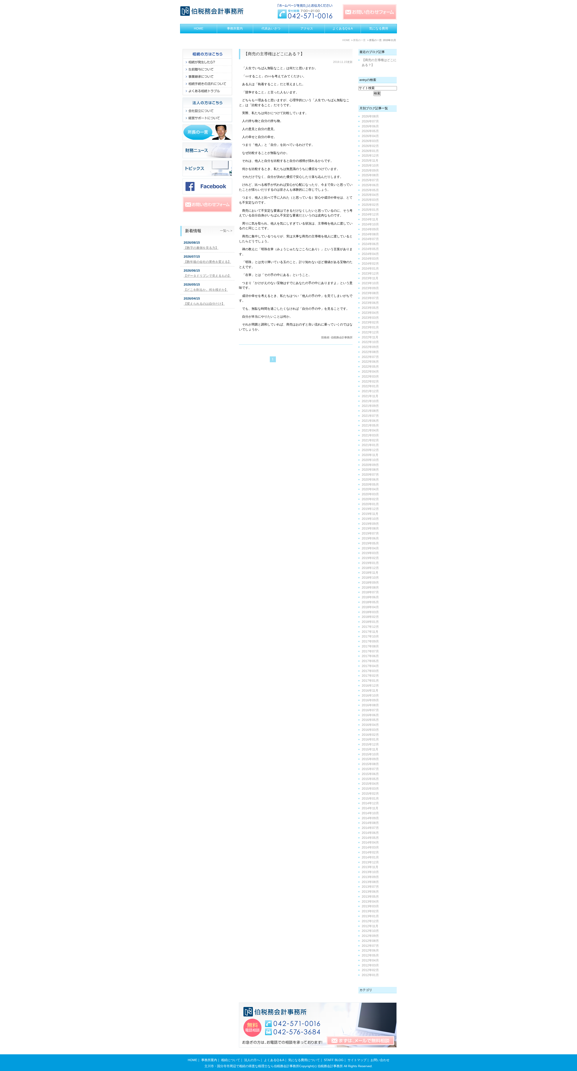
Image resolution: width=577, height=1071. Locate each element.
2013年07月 (370, 886)
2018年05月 (370, 602)
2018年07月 (370, 592)
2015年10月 (370, 754)
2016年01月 (370, 739)
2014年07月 (370, 828)
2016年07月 (370, 710)
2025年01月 (370, 209)
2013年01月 (370, 916)
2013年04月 (370, 901)
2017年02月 (370, 675)
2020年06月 (370, 479)
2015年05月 (370, 779)
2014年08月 (370, 823)
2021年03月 (370, 435)
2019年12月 (370, 509)
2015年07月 (370, 769)
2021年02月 (370, 440)
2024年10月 (370, 224)
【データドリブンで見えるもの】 (207, 275)
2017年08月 (370, 646)
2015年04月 (370, 783)
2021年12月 (370, 391)
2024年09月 (370, 229)
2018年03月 (370, 612)
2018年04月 (370, 607)
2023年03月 (370, 317)
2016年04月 (370, 725)
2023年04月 (370, 312)
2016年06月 (370, 715)
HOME (198, 28)
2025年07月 (370, 180)
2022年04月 (370, 371)
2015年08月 (370, 764)
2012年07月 (370, 945)
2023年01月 (370, 327)
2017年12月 (370, 626)
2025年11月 (370, 160)
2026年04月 (370, 136)
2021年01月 (370, 445)
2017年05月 (370, 661)
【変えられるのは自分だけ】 (204, 303)
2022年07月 (370, 357)
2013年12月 (370, 862)
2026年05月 (370, 131)
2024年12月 (370, 214)
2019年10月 (370, 519)
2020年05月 (370, 484)
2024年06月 (370, 244)
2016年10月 (370, 695)
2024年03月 (370, 258)
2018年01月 (370, 622)
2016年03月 (370, 730)
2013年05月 (370, 896)
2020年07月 (370, 474)
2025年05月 (370, 190)
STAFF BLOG (333, 1060)
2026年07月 (370, 121)
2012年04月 (370, 960)
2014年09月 (370, 818)
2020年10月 (370, 460)
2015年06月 (370, 774)
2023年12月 (370, 273)
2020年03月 (370, 494)
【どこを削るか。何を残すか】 (206, 289)
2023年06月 (370, 303)
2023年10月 (370, 283)
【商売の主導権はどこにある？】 (274, 54)
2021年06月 (370, 420)
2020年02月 (370, 499)
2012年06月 (370, 950)
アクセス (306, 28)
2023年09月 (370, 288)
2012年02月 (370, 970)
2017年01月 (370, 680)
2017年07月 (370, 651)
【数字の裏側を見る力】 (201, 248)
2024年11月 (370, 219)
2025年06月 (370, 185)
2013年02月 (370, 911)
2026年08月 (370, 116)
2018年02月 (370, 617)
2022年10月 (370, 342)
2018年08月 (370, 587)
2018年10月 (370, 577)
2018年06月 (370, 597)
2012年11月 (370, 926)
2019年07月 (370, 533)
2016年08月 (370, 705)
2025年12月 (370, 155)
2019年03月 (370, 553)
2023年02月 (370, 322)
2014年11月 (370, 808)
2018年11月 (370, 572)
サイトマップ (357, 1060)
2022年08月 (370, 352)
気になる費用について (304, 1060)
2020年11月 (370, 455)
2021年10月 (370, 401)
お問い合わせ (380, 1060)
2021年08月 (370, 411)
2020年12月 (370, 450)
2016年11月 (370, 690)
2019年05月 (370, 543)
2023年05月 (370, 308)
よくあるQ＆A (342, 28)
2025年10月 (370, 165)
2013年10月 (370, 872)
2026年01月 (370, 151)
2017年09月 (370, 641)
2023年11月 (370, 278)
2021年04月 (370, 430)
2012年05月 (370, 955)
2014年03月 (370, 847)
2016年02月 (370, 734)
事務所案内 (235, 28)
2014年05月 (370, 837)
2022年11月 (370, 337)
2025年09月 (370, 170)
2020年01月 (370, 504)
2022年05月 (370, 366)
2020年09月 (370, 465)
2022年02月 (370, 381)
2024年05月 (370, 249)
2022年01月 (370, 386)
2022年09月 (370, 347)
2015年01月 (370, 798)
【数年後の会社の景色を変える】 (207, 262)
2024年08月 (370, 234)
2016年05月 (370, 720)
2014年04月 (370, 842)
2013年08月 (370, 882)
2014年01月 (370, 857)
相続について (230, 1060)
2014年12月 (370, 803)
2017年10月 (370, 636)
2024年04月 (370, 254)
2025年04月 (370, 195)
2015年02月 (370, 793)
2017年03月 (370, 671)
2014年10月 (370, 813)
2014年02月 (370, 852)
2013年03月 (370, 906)
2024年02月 (370, 263)
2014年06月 (370, 833)
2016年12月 (370, 685)
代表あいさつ (270, 28)
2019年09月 (370, 523)
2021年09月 (370, 406)
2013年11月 (370, 867)
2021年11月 (370, 396)
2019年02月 (370, 558)
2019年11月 (370, 514)
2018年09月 (370, 582)
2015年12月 (370, 744)
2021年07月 (370, 415)
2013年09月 (370, 877)
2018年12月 (370, 568)
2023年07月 (370, 298)
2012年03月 (370, 965)
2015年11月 (370, 749)
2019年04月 (370, 548)
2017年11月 (370, 631)
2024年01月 (370, 268)
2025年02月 (370, 204)
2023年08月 (370, 293)
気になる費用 (378, 28)
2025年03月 (370, 200)
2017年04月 (370, 666)
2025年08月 (370, 175)
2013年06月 (370, 891)
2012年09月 (370, 936)
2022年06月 (370, 361)
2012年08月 (370, 941)
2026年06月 (370, 126)
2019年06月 (370, 538)
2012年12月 (370, 921)
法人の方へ (252, 1060)
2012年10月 (370, 931)
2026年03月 (370, 141)
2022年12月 (370, 332)
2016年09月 (370, 700)
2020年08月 (370, 469)
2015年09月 (370, 759)
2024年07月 (370, 239)
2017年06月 (370, 656)
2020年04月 (370, 489)
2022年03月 (370, 376)
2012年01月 (370, 975)
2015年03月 (370, 788)
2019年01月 (370, 563)
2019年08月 (370, 528)
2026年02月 (370, 146)
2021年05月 (370, 425)
